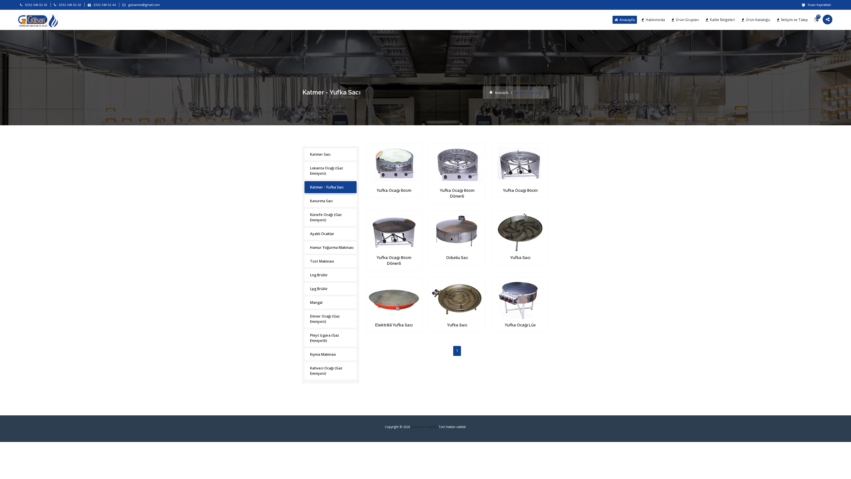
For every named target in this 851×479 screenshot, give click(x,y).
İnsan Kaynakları (819, 5)
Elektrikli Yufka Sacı (394, 325)
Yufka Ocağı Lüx (520, 325)
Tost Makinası (322, 261)
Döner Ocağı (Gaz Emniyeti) (325, 319)
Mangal (316, 302)
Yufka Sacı (520, 257)
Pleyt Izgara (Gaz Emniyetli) (324, 338)
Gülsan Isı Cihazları (425, 427)
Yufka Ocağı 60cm (394, 190)
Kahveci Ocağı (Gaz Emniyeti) (326, 371)
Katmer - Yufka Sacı (327, 187)
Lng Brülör (319, 275)
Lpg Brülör (319, 288)
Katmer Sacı (320, 154)
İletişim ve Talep (794, 19)
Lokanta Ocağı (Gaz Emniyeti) (326, 171)
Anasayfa (627, 19)
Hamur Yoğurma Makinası (331, 247)
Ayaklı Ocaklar (322, 233)
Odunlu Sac (457, 257)
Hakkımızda (655, 19)
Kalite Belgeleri (722, 19)
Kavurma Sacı (321, 200)
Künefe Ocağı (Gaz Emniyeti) (326, 217)
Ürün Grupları (687, 19)
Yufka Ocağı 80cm (520, 190)
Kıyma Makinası (323, 354)
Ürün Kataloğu (757, 19)
